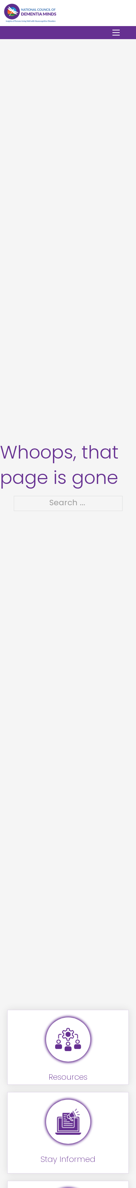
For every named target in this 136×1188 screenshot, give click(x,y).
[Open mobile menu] (116, 32)
